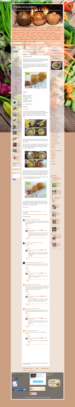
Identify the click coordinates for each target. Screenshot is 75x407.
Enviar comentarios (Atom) (31, 370)
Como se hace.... (58, 30)
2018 (15, 95)
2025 (15, 61)
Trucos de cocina (16, 44)
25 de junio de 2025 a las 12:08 (35, 219)
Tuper (29, 41)
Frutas (32, 34)
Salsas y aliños (34, 39)
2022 (15, 89)
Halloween (50, 34)
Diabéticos (39, 32)
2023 (15, 87)
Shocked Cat (28, 219)
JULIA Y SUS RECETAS (56, 197)
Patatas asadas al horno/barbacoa (18, 127)
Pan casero (25, 37)
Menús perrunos (41, 35)
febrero (16, 82)
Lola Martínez (28, 284)
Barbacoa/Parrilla (49, 28)
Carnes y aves (35, 30)
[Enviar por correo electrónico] (23, 213)
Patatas (41, 37)
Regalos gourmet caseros (25, 39)
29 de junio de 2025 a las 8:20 (35, 284)
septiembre (16, 67)
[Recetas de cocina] (33, 394)
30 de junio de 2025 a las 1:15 (35, 308)
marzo (16, 81)
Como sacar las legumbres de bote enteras (18, 114)
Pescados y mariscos (48, 37)
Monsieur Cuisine (55, 35)
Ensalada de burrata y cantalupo (58, 228)
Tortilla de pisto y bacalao (56, 53)
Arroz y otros (41, 28)
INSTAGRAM (53, 155)
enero (16, 84)
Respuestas (28, 228)
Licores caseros (21, 35)
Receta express (57, 37)
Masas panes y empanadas (31, 35)
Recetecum (54, 242)
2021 (15, 90)
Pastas (37, 37)
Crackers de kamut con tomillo (58, 206)
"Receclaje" (15, 28)
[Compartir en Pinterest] (27, 213)
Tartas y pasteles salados (17, 41)
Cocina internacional (43, 30)
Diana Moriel (28, 308)
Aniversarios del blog (23, 28)
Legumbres (14, 35)
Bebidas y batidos (57, 28)
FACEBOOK (53, 154)
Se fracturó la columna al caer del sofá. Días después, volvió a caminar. (56, 178)
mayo (16, 78)
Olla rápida (19, 37)
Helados (55, 34)
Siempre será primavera (56, 182)
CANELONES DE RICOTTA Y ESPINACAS (59, 237)
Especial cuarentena (16, 34)
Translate (58, 50)
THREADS (53, 158)
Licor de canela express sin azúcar (18, 158)
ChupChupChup (55, 204)
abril (16, 79)
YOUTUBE (53, 161)
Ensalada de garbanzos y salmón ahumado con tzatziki (58, 222)
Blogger (49, 397)
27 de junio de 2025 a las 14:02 (38, 262)
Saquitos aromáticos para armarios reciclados (18, 133)
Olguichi (27, 330)
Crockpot (27, 32)
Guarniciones (44, 34)
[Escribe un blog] (24, 213)
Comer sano (51, 30)
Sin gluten (48, 39)
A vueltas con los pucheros (24, 7)
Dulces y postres (46, 32)
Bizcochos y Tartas (16, 30)
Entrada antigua (45, 368)
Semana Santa (41, 39)
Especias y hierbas (25, 34)
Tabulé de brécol (17, 73)
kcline (39, 397)
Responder (27, 238)
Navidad (14, 37)
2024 (15, 86)
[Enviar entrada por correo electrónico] (43, 211)
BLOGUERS (53, 152)
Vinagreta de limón (17, 76)
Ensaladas (53, 32)
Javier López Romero (29, 262)
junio (16, 72)
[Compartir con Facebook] (26, 213)
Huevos (60, 34)
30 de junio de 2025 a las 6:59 (33, 330)
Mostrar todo (60, 249)
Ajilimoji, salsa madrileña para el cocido (18, 145)
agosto (16, 69)
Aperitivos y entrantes (33, 28)
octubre (16, 66)
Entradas (15, 53)
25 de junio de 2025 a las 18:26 (38, 242)
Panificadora (31, 37)
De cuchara (33, 32)
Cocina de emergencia (55, 189)
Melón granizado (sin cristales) (58, 213)
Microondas (48, 35)
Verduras (34, 41)
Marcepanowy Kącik (29, 242)
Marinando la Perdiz (55, 219)
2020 (15, 92)
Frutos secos (37, 34)
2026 (15, 60)
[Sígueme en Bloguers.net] (15, 386)
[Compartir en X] (25, 213)
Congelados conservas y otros (18, 32)
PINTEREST (53, 157)
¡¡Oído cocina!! (54, 226)
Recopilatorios (15, 39)
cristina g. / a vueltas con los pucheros (34, 230)
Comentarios (16, 55)
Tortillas (25, 41)
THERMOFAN (54, 211)
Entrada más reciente (28, 368)
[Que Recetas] (49, 375)
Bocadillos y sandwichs (25, 30)
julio (16, 70)
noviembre (16, 64)
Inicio (37, 368)
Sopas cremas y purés (55, 39)
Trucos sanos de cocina (25, 44)
